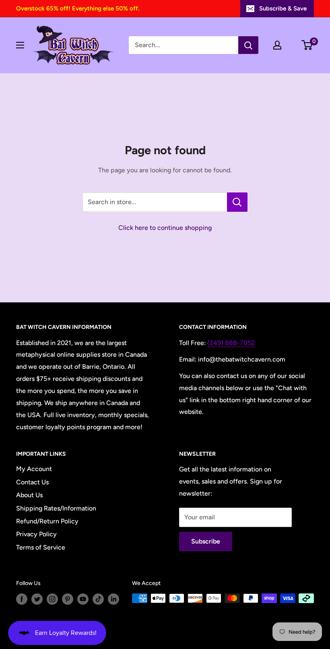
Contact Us (32, 482)
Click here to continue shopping (165, 227)
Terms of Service (40, 547)
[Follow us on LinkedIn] (113, 599)
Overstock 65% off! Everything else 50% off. (77, 8)
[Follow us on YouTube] (83, 599)
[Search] (248, 45)
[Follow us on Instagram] (52, 599)
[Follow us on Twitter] (37, 599)
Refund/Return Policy (47, 521)
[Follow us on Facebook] (21, 599)
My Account (34, 469)
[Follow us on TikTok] (98, 599)
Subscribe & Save (283, 8)
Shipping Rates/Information (56, 508)
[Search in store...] (237, 202)
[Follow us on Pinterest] (67, 599)
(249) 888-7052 (231, 343)
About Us (29, 495)
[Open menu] (20, 45)
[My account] (277, 45)
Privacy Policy (36, 534)
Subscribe (205, 541)
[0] (307, 45)
